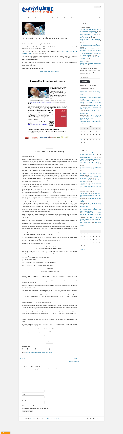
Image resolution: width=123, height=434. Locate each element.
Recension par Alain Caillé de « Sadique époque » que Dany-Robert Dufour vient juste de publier (90, 107)
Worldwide (66, 17)
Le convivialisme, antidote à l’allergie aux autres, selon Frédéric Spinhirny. (90, 92)
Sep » (84, 147)
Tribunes (46, 17)
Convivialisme (33, 418)
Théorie (59, 17)
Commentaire (25, 372)
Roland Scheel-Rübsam (85, 119)
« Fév (81, 147)
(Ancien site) (74, 17)
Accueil (23, 17)
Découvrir (30, 17)
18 (90, 137)
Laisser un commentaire (44, 41)
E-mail (23, 394)
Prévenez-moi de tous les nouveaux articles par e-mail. (35, 408)
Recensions (38, 17)
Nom (23, 389)
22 (81, 139)
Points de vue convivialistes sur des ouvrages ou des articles (39, 352)
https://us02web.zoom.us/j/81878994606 (49, 71)
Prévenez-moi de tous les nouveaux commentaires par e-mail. (37, 405)
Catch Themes (97, 418)
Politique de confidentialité (53, 418)
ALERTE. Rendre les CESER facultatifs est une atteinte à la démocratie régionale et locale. (90, 50)
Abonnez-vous (85, 81)
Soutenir (52, 17)
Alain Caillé (35, 41)
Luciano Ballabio (84, 91)
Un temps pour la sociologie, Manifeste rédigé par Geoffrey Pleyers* (90, 121)
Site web (24, 400)
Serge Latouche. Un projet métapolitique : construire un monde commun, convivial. (90, 97)
